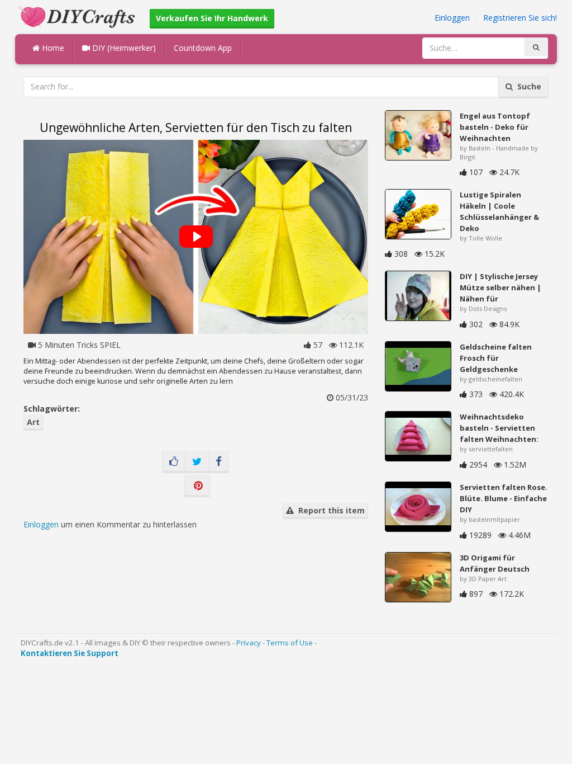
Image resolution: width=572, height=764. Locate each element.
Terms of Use (289, 643)
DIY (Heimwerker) (123, 48)
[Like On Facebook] (173, 462)
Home (52, 48)
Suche (527, 86)
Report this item (329, 510)
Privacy (248, 643)
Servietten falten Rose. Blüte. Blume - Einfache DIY (503, 498)
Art (33, 422)
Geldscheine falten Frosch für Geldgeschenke (496, 358)
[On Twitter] (197, 462)
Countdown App (203, 48)
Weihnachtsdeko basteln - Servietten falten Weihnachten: (499, 428)
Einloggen (452, 17)
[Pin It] (197, 486)
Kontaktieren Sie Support (69, 653)
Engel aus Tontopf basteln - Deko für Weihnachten (495, 127)
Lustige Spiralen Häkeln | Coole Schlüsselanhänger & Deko (499, 211)
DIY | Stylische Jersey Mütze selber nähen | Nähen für (500, 287)
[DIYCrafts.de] (78, 16)
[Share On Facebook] (218, 462)
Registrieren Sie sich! (520, 17)
